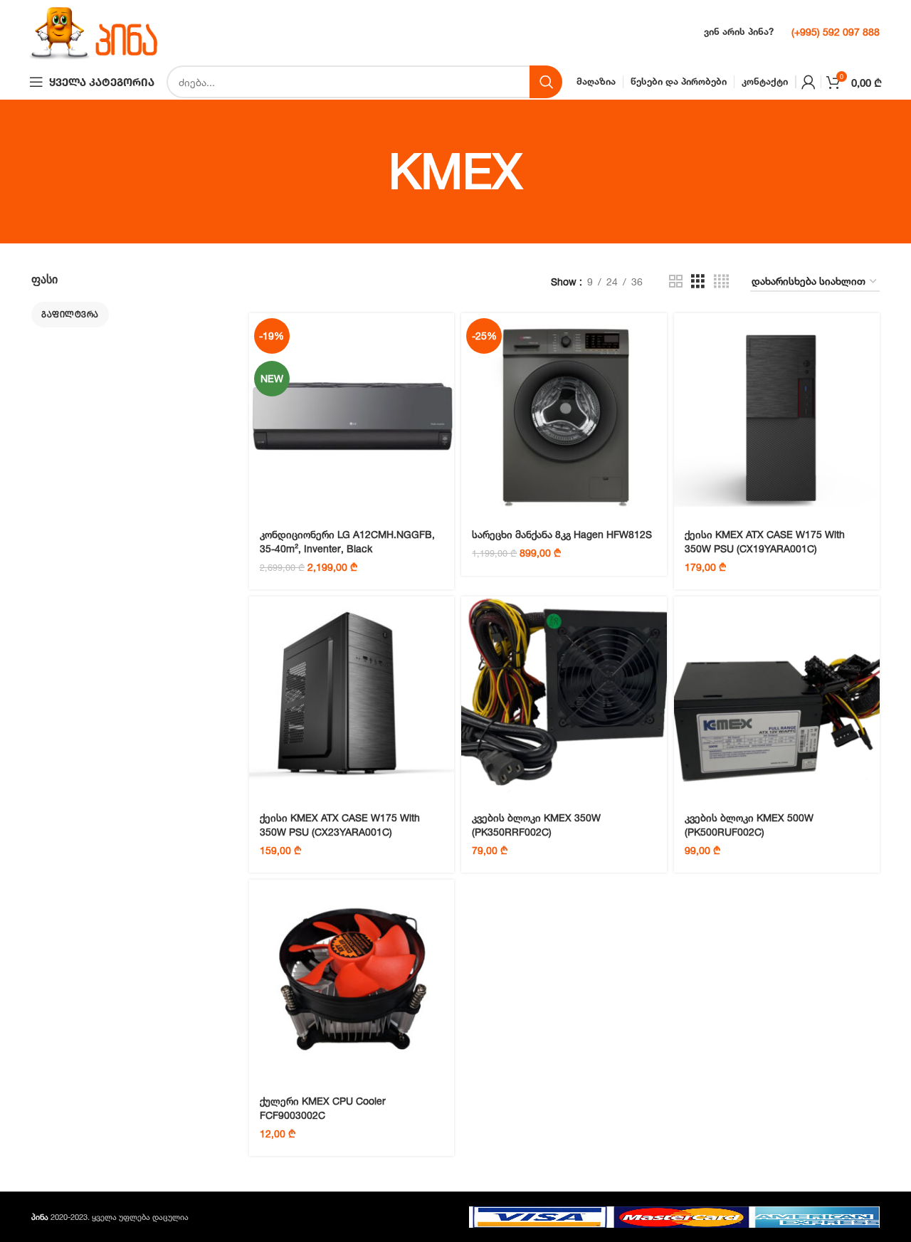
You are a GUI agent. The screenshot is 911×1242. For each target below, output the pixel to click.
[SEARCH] (546, 81)
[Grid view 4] (721, 281)
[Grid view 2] (676, 281)
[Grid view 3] (698, 281)
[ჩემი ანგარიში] (808, 82)
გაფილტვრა (70, 314)
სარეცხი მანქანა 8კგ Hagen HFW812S (562, 534)
